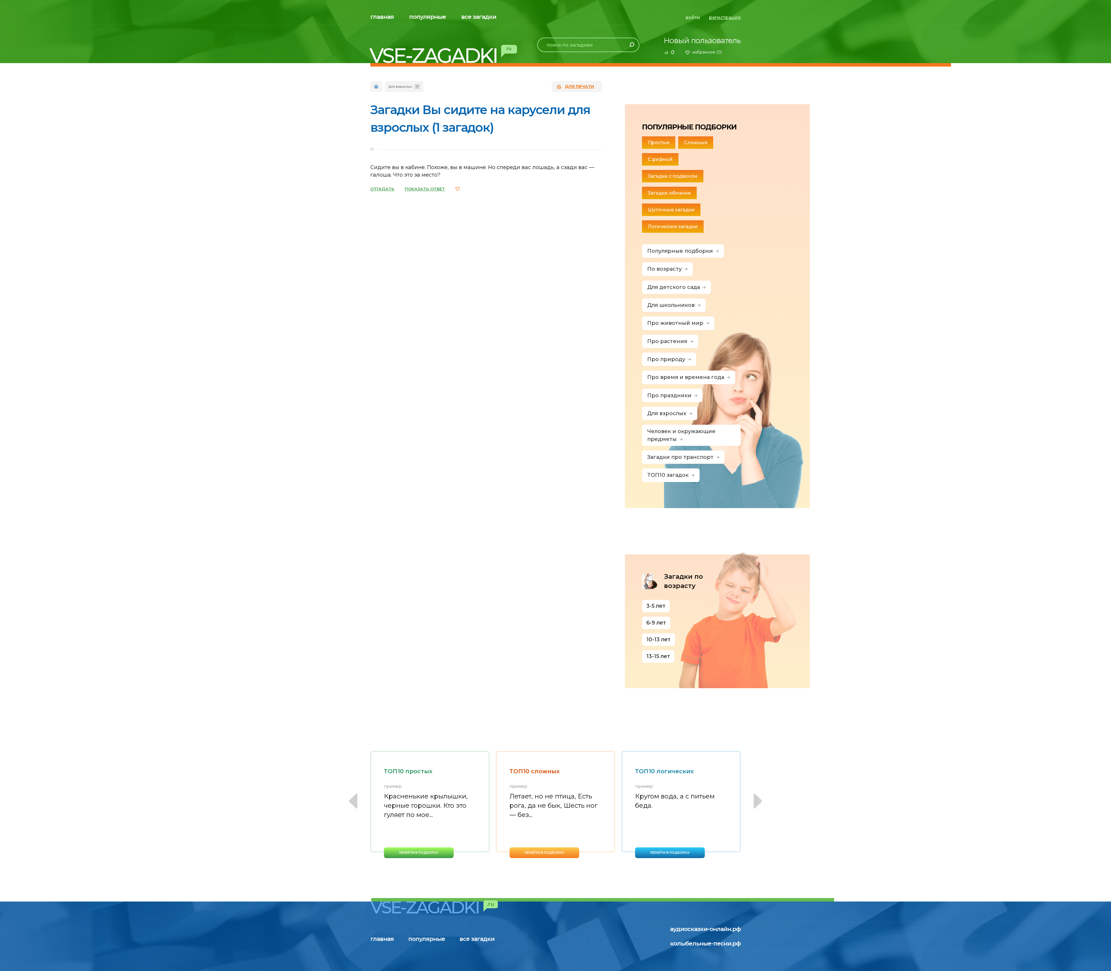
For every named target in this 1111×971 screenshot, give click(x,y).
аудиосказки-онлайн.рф (705, 929)
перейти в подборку (419, 853)
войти (693, 17)
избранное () (707, 52)
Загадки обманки (669, 193)
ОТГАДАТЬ (382, 189)
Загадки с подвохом (673, 176)
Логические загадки (673, 226)
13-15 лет (658, 656)
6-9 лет (656, 623)
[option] (430, 804)
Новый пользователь (702, 40)
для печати (579, 86)
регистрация (725, 17)
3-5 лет (655, 606)
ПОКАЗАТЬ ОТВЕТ (425, 189)
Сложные (695, 142)
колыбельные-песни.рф (705, 943)
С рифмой (660, 159)
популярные (427, 16)
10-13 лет (658, 639)
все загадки (478, 16)
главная (382, 16)
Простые (658, 142)
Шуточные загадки (671, 209)
